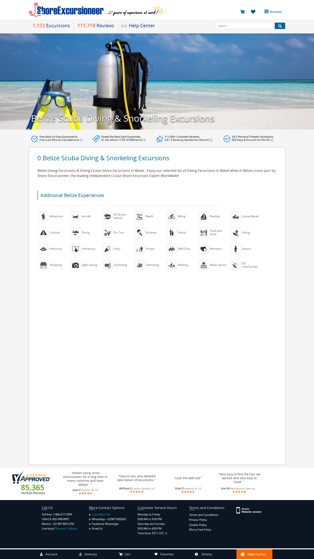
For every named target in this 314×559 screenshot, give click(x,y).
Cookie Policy (198, 525)
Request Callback (66, 528)
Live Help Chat (100, 514)
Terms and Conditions (203, 515)
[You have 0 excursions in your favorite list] (255, 11)
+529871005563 (116, 519)
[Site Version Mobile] (251, 510)
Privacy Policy (198, 519)
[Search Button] (280, 26)
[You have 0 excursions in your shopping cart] (244, 11)
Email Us (97, 528)
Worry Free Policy (200, 529)
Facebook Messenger (105, 524)
